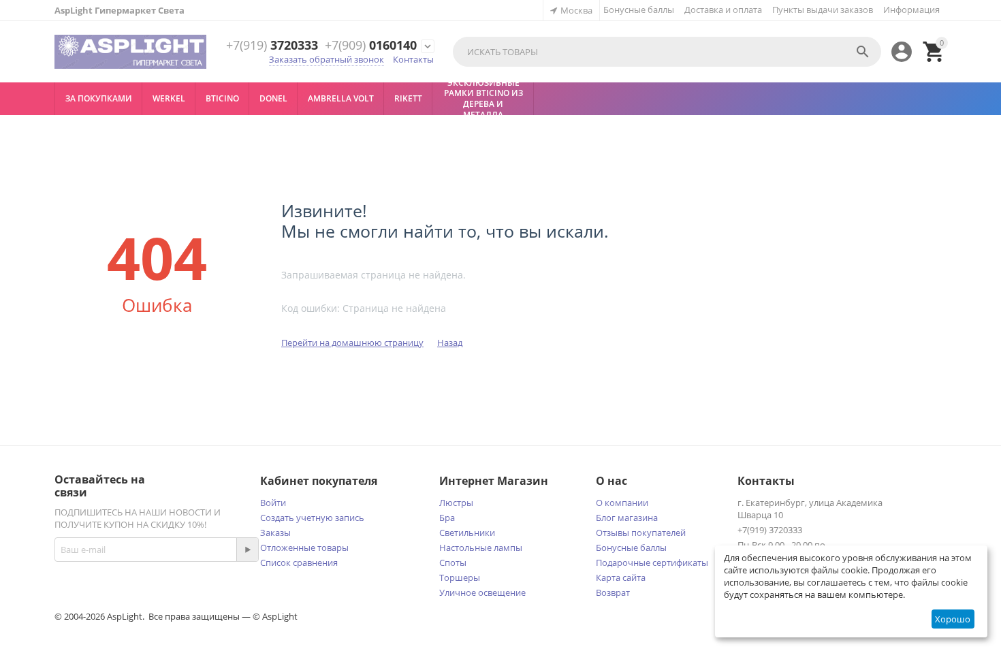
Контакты (413, 59)
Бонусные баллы (638, 9)
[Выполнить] (247, 549)
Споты (452, 562)
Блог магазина (627, 517)
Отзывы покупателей (641, 532)
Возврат (613, 592)
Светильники (467, 532)
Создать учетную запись (312, 517)
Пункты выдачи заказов (822, 9)
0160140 (371, 45)
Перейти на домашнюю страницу (352, 342)
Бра (447, 517)
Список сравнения (299, 562)
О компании (622, 502)
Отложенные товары (304, 547)
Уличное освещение (482, 592)
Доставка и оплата (723, 9)
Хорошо (952, 619)
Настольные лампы (480, 547)
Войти (273, 502)
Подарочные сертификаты (652, 562)
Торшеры (459, 577)
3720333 (272, 45)
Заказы (275, 532)
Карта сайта (621, 577)
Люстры (456, 502)
